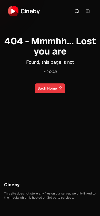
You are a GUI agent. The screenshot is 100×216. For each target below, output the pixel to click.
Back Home (47, 88)
